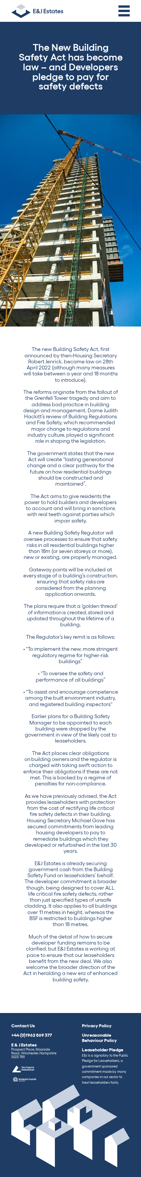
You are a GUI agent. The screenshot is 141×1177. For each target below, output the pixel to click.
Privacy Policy (97, 1025)
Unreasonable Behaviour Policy (99, 1037)
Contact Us (23, 1025)
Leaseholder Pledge (105, 1065)
